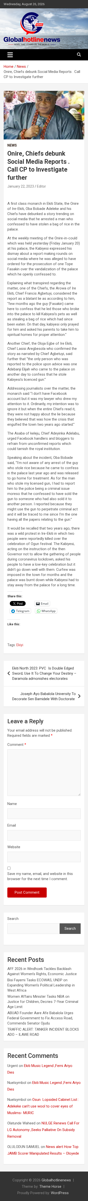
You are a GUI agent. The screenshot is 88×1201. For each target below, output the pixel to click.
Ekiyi (19, 645)
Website (13, 847)
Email (11, 825)
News (12, 145)
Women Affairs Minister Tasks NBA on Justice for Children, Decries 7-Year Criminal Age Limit (42, 1001)
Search (13, 918)
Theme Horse (50, 1186)
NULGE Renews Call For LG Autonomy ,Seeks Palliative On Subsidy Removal (43, 1130)
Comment (16, 744)
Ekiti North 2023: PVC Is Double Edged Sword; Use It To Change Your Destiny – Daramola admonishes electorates (44, 673)
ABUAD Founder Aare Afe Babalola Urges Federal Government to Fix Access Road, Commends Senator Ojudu (40, 1018)
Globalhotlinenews (56, 1180)
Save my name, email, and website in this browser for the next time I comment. (40, 876)
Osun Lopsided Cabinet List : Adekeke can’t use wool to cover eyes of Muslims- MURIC (43, 1106)
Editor (41, 186)
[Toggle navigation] (10, 54)
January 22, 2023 (20, 186)
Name (12, 804)
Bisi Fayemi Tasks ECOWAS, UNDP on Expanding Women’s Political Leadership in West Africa (41, 985)
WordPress (60, 1193)
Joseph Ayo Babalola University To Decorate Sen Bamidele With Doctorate (44, 696)
